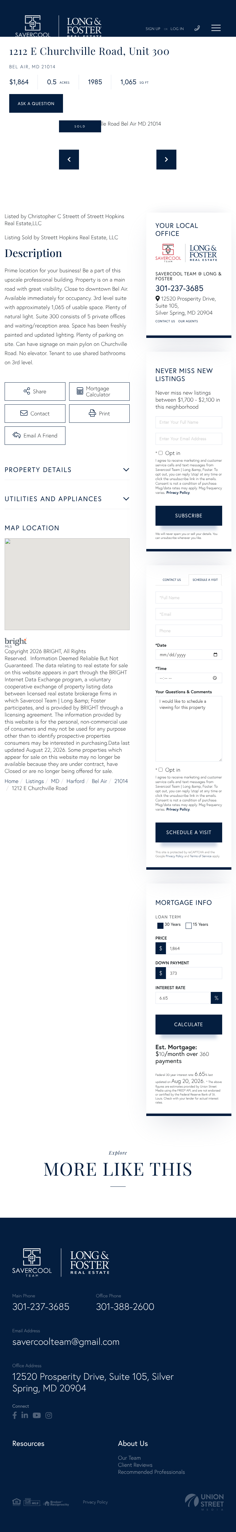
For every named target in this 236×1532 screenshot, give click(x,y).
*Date (161, 645)
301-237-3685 (179, 288)
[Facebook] (14, 1415)
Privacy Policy (178, 492)
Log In (177, 29)
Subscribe (189, 515)
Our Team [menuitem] (129, 1457)
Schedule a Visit (205, 580)
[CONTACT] (36, 103)
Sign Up (153, 29)
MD (55, 781)
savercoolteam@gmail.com (66, 1341)
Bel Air (99, 781)
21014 (121, 781)
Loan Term (168, 917)
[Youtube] (37, 1415)
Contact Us (165, 321)
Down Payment (172, 963)
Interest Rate (170, 987)
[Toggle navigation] (216, 28)
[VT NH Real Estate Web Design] (204, 1502)
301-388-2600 (125, 1306)
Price (161, 938)
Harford (76, 781)
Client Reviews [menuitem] (135, 1464)
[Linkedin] (25, 1415)
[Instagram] (48, 1415)
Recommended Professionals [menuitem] (151, 1471)
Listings (35, 781)
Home (11, 781)
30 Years (173, 924)
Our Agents (188, 321)
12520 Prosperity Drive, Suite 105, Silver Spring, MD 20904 (93, 1382)
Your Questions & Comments (183, 691)
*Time (161, 668)
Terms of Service (200, 856)
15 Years (200, 924)
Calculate (188, 1024)
